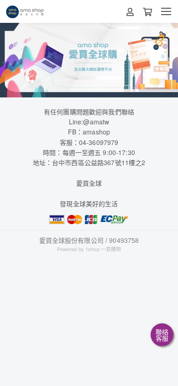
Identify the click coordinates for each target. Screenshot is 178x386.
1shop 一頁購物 (103, 248)
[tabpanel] (89, 60)
